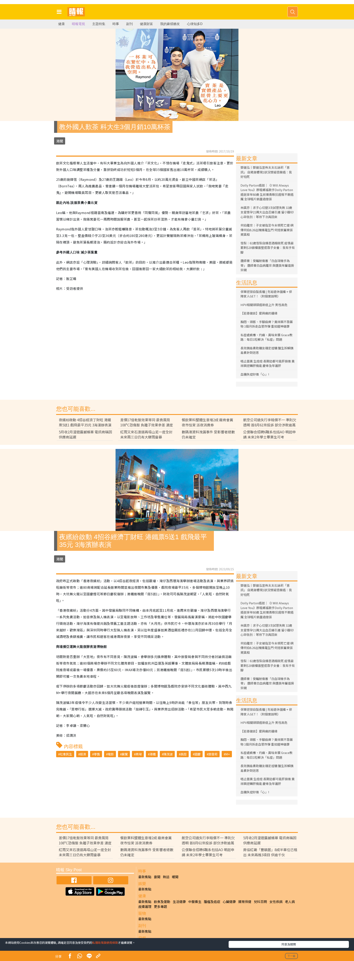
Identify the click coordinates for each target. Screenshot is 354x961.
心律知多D (195, 24)
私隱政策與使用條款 (105, 943)
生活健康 (179, 901)
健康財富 (146, 24)
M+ (227, 754)
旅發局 (213, 754)
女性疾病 (276, 901)
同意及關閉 (288, 944)
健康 (61, 24)
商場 (139, 754)
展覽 (125, 754)
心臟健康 (229, 901)
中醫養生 (194, 901)
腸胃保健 (244, 901)
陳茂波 (168, 754)
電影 (111, 754)
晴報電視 (78, 24)
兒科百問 (260, 901)
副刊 (129, 24)
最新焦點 (144, 876)
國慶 (197, 754)
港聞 (59, 140)
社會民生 (66, 754)
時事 (115, 24)
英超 (183, 754)
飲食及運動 (162, 901)
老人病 (290, 901)
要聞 (157, 876)
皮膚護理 (144, 906)
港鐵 (153, 754)
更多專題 (160, 906)
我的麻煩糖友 (170, 24)
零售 (97, 754)
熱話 (166, 876)
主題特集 (98, 24)
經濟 (83, 754)
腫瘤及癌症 (212, 901)
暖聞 (175, 876)
